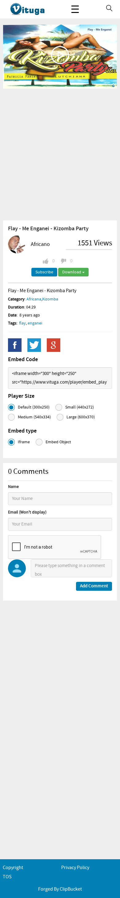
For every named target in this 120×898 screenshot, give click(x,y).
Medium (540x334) (34, 417)
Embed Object (58, 442)
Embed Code (23, 359)
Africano (40, 244)
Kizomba (50, 299)
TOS (7, 877)
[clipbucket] (34, 9)
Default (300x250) (34, 407)
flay (22, 323)
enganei (35, 323)
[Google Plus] (53, 345)
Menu (75, 9)
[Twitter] (34, 345)
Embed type (22, 431)
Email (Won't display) (27, 512)
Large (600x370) (80, 417)
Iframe (24, 442)
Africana (33, 299)
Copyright (13, 867)
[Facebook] (15, 345)
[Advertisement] (60, 154)
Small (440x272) (79, 407)
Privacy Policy (75, 867)
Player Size (21, 396)
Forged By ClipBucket (60, 889)
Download (72, 272)
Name (13, 486)
